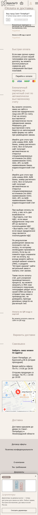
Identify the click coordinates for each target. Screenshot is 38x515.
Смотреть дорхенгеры (19, 510)
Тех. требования (19, 467)
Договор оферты (19, 444)
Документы (19, 472)
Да (8, 20)
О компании (19, 462)
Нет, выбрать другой (21, 19)
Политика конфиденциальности (19, 450)
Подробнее (16, 31)
